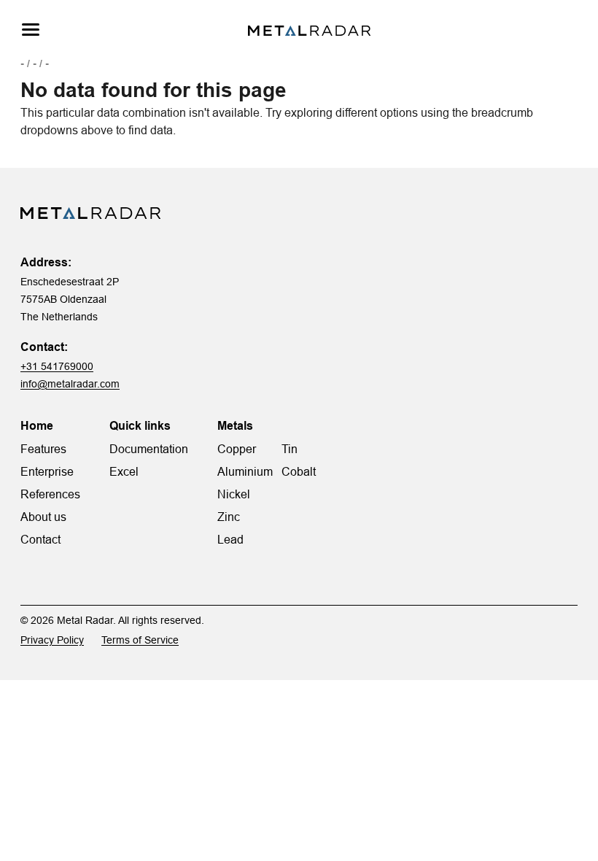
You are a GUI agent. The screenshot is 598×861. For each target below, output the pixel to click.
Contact (40, 539)
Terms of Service (140, 640)
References (50, 494)
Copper (236, 448)
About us (43, 516)
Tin (289, 448)
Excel (124, 471)
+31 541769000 (56, 366)
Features (43, 448)
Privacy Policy (52, 640)
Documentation (148, 448)
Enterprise (47, 471)
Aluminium (245, 471)
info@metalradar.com (70, 384)
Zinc (228, 516)
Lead (230, 539)
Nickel (233, 494)
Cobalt (298, 471)
